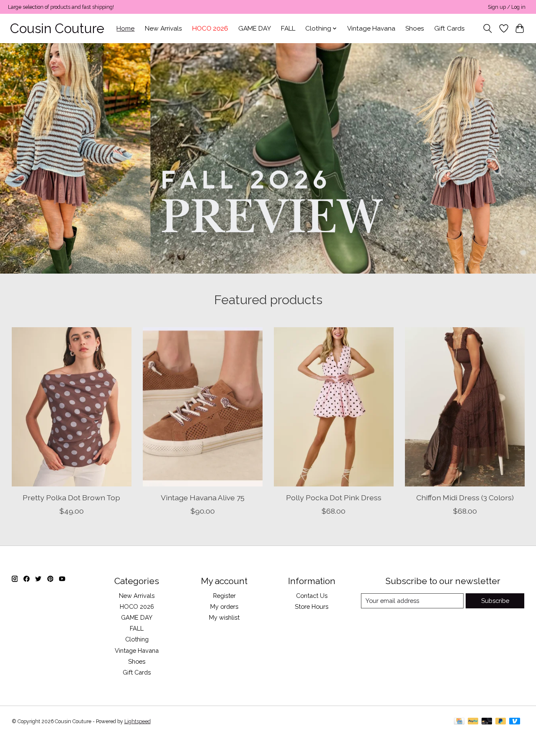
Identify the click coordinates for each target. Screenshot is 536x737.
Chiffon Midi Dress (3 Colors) (464, 497)
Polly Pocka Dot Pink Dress (333, 497)
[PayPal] (473, 722)
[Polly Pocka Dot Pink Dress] (334, 406)
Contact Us (311, 595)
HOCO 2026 (210, 28)
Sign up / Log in (507, 7)
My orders (224, 606)
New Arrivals (163, 28)
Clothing (137, 639)
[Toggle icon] (487, 28)
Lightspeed (137, 721)
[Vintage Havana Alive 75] (203, 406)
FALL (288, 28)
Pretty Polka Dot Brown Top (71, 497)
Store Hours (311, 606)
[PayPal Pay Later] (500, 722)
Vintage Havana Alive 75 (202, 497)
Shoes (414, 28)
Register (224, 595)
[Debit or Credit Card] (487, 722)
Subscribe (495, 600)
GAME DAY (254, 28)
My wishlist (224, 617)
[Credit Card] (459, 722)
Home (125, 28)
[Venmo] (514, 722)
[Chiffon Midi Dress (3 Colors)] (465, 406)
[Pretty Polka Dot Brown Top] (71, 406)
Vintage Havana (371, 28)
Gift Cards (449, 28)
